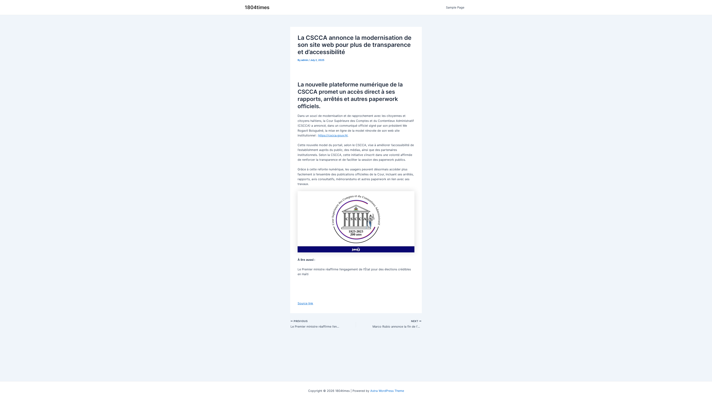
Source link (305, 303)
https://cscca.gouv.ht (333, 135)
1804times (257, 7)
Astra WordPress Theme (387, 391)
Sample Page (455, 7)
